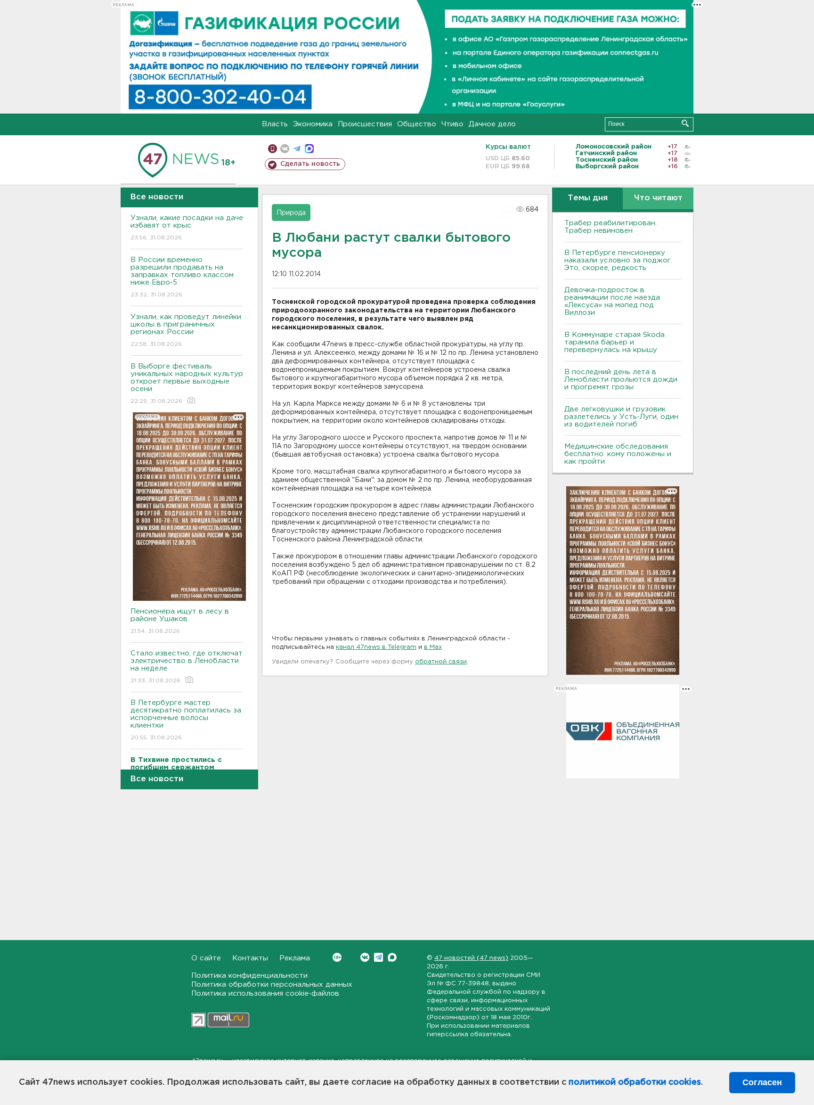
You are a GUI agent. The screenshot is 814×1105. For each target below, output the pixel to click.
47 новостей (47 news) (471, 958)
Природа (291, 213)
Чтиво (452, 124)
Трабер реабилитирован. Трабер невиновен (610, 227)
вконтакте (284, 148)
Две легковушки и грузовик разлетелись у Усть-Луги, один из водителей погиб (621, 416)
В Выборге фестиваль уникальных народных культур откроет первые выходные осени (186, 383)
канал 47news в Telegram (376, 647)
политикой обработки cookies (635, 1082)
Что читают (658, 198)
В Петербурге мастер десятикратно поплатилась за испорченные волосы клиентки (185, 720)
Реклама (294, 958)
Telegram (378, 957)
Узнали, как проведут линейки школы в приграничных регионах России (185, 330)
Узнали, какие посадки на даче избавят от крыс (186, 227)
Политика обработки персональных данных (271, 985)
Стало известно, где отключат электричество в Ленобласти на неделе (186, 666)
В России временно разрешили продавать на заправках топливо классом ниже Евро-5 (182, 277)
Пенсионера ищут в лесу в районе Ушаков (179, 621)
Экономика (313, 124)
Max (392, 957)
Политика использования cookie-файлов (265, 993)
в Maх (433, 647)
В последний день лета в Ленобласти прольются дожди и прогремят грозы (620, 379)
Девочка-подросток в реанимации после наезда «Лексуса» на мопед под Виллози (612, 301)
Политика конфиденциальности (249, 976)
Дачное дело (492, 124)
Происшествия (365, 124)
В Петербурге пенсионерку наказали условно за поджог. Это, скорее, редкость (618, 260)
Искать (685, 123)
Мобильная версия (272, 148)
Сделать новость (310, 164)
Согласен (762, 1082)
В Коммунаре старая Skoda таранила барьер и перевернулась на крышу (614, 342)
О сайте (206, 958)
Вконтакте (364, 957)
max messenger (309, 148)
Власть (275, 124)
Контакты (250, 958)
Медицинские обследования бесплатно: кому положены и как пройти (617, 454)
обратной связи (441, 661)
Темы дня (588, 198)
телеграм (297, 148)
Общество (416, 124)
